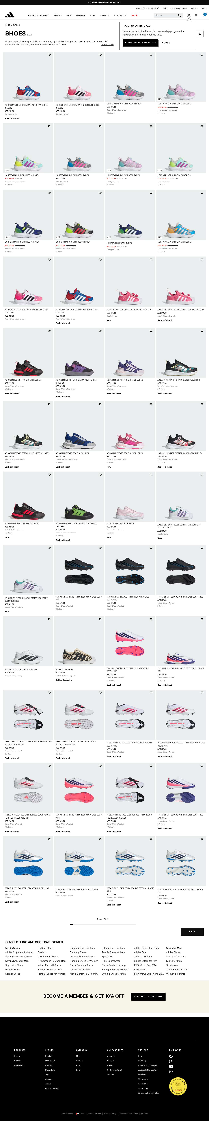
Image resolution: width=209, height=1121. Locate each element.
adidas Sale (140, 952)
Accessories (19, 1065)
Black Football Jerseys (114, 965)
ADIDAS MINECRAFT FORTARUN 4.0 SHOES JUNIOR (178, 380)
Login (204, 8)
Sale (78, 1070)
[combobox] (168, 15)
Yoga (47, 1075)
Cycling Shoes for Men (114, 974)
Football (49, 1056)
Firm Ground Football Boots (52, 961)
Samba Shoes (12, 948)
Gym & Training (51, 1089)
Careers (110, 1061)
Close (166, 43)
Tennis (48, 1084)
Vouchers (142, 1075)
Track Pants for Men (177, 969)
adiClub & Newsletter (147, 1070)
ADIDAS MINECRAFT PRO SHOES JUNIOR (73, 453)
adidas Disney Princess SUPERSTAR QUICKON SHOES (130, 310)
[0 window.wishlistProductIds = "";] (196, 15)
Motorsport (50, 1061)
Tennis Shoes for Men (113, 952)
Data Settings (67, 1114)
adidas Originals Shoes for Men (20, 952)
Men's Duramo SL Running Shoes (84, 974)
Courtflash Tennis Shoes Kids (121, 524)
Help (140, 1056)
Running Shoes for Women (84, 961)
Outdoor (48, 1079)
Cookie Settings (94, 1114)
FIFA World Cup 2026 (145, 965)
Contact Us (142, 1084)
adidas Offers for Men (145, 961)
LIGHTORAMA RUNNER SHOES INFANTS (72, 175)
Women (79, 1061)
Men (78, 1056)
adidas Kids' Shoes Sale (146, 948)
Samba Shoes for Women (18, 957)
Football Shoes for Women (51, 974)
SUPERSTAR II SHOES (64, 670)
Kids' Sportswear (111, 961)
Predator (42, 952)
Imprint (144, 1114)
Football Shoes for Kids (49, 969)
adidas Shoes (173, 952)
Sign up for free (145, 997)
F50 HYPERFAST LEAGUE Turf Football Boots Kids (180, 597)
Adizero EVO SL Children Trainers (21, 670)
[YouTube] (171, 1066)
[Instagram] (170, 1061)
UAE (82, 1114)
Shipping (142, 1061)
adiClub (110, 1075)
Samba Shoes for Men (17, 961)
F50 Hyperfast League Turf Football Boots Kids (180, 815)
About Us (111, 1056)
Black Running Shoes (81, 965)
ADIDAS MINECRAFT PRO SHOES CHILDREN (23, 380)
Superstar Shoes (14, 965)
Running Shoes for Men (82, 948)
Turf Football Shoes (47, 957)
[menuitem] (38, 16)
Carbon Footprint (114, 1070)
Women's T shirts (175, 974)
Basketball (50, 1070)
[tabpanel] (104, 496)
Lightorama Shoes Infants (119, 243)
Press (109, 1065)
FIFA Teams (140, 969)
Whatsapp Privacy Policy (148, 1093)
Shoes (16, 25)
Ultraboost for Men (80, 969)
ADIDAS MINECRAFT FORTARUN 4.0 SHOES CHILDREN (27, 453)
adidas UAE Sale (143, 957)
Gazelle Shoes (12, 969)
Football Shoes (45, 948)
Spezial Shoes (12, 974)
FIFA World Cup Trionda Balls (149, 974)
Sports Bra (108, 957)
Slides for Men (174, 961)
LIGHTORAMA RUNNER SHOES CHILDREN (124, 104)
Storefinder (143, 1089)
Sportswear (172, 965)
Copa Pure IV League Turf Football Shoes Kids (27, 888)
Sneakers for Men (175, 957)
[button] (38, 16)
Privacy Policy (110, 1114)
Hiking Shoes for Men (113, 948)
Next (192, 932)
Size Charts (143, 1079)
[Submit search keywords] (179, 15)
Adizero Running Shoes (82, 957)
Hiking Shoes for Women (115, 969)
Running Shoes (78, 952)
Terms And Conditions (128, 1114)
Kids (7, 25)
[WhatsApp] (171, 1071)
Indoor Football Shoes (49, 965)
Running (48, 1065)
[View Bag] (203, 15)
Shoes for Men (174, 948)
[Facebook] (171, 1056)
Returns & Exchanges (147, 1065)
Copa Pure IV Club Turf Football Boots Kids (77, 890)
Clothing (17, 1061)
